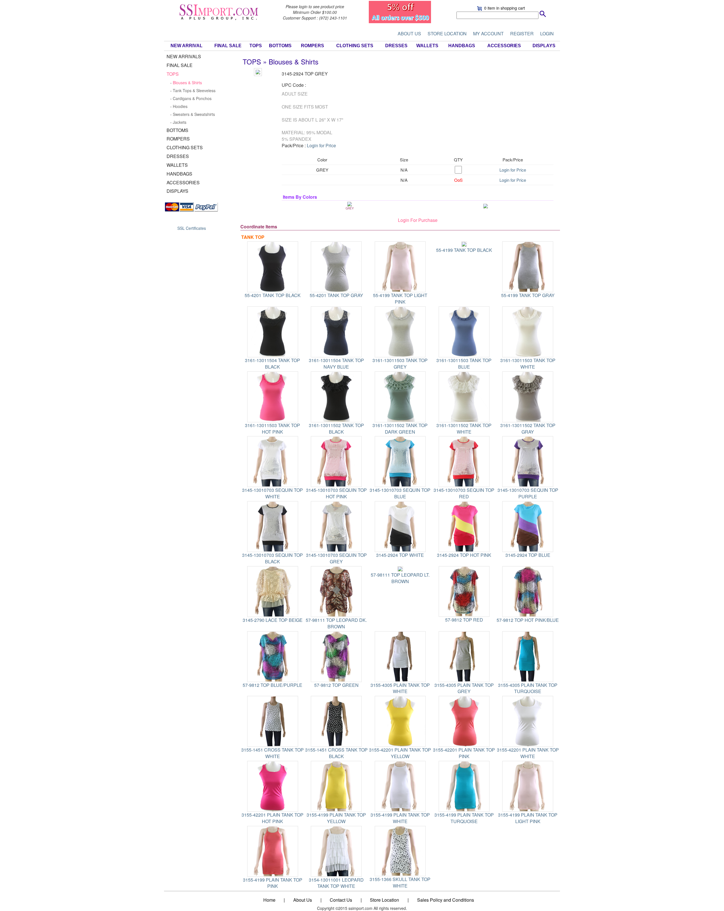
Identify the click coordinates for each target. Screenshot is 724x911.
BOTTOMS (280, 45)
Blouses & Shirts (187, 82)
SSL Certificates (191, 228)
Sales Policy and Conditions (445, 900)
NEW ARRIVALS (184, 56)
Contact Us (341, 900)
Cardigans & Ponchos (192, 98)
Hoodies (180, 106)
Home (269, 900)
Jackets (179, 122)
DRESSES (396, 45)
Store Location (384, 900)
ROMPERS (312, 45)
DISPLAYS (544, 45)
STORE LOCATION (447, 33)
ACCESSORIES (504, 45)
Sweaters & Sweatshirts (194, 114)
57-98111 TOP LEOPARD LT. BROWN (400, 578)
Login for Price (321, 145)
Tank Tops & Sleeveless (194, 90)
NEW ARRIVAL (186, 45)
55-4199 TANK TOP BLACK (464, 250)
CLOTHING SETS (354, 45)
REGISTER (522, 33)
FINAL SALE (228, 45)
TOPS (255, 45)
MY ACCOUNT (488, 33)
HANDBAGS (461, 45)
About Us (302, 900)
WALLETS (427, 45)
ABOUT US (409, 33)
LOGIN (547, 33)
